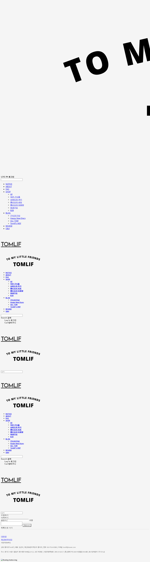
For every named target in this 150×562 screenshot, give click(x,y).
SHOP (8, 191)
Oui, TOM (14, 221)
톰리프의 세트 (16, 202)
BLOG (8, 213)
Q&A (8, 228)
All (11, 194)
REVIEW (9, 226)
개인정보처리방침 (6, 539)
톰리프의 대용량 (17, 205)
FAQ (7, 189)
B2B (12, 210)
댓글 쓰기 (27, 525)
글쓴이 (4, 520)
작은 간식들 (15, 197)
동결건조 (14, 207)
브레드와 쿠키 (16, 199)
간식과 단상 (15, 215)
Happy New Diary (18, 218)
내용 (31, 520)
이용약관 (4, 536)
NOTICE (9, 184)
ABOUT (9, 186)
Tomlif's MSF (15, 223)
